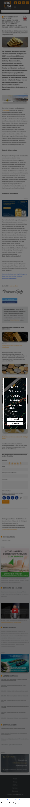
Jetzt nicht (15, 424)
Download (15, 419)
